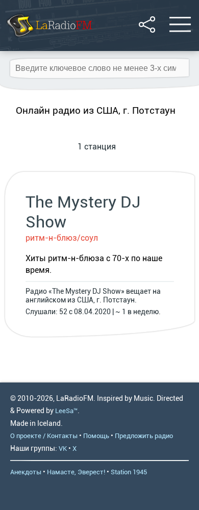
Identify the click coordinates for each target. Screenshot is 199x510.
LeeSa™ (66, 411)
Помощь (96, 436)
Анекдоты (25, 472)
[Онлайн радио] (48, 38)
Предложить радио (144, 436)
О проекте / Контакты (44, 436)
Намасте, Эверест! (76, 472)
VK (63, 448)
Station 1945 (129, 472)
